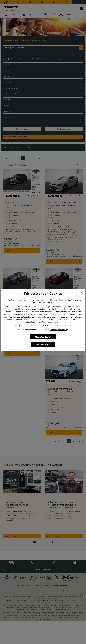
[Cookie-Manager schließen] (81, 292)
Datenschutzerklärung (59, 330)
